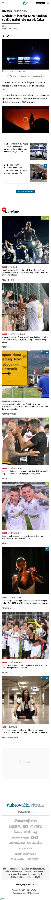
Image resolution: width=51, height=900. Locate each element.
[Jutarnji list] (25, 820)
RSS (29, 877)
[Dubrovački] (25, 3)
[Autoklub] (17, 842)
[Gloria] (28, 831)
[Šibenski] (33, 859)
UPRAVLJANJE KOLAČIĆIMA (25, 885)
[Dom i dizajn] (35, 837)
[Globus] (36, 826)
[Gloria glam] (35, 831)
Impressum (12, 874)
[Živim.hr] (17, 831)
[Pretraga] (48, 3)
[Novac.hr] (34, 842)
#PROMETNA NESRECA (25, 191)
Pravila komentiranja (34, 871)
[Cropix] (25, 848)
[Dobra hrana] (20, 837)
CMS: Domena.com (33, 892)
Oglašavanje (35, 874)
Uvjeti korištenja (10, 868)
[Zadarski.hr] (18, 859)
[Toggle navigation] (3, 3)
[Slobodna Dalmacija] (15, 826)
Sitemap (37, 877)
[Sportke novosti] (25, 826)
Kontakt (23, 874)
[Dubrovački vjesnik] (25, 853)
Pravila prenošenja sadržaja (33, 868)
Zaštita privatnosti (13, 871)
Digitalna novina (18, 877)
